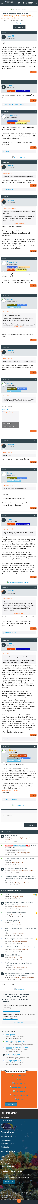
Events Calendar (6, 1159)
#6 (35, 258)
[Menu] (2, 3)
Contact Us (9, 1182)
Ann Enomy (8, 863)
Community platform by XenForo (18, 1192)
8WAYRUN (26, 1199)
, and (14, 104)
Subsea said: (6, 173)
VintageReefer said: (8, 208)
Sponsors (4, 1124)
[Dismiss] (35, 9)
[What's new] (33, 1202)
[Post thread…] (19, 1201)
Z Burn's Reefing (9, 883)
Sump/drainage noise (12, 921)
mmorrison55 (9, 967)
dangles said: (6, 358)
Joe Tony (7, 915)
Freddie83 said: (7, 312)
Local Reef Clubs (6, 1121)
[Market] (27, 1202)
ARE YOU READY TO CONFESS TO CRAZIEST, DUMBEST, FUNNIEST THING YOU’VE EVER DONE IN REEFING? (18, 998)
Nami (6, 957)
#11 (35, 469)
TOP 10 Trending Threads (11, 891)
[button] (3, 811)
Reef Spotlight (5, 1147)
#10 (35, 441)
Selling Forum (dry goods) (23, 852)
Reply (34, 72)
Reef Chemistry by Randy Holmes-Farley (22, 977)
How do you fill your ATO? (13, 1061)
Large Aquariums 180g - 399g (14, 1051)
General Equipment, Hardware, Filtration (22, 871)
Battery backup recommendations (16, 869)
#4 (35, 162)
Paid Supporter (6, 1128)
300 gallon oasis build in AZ (17, 1048)
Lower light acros (10, 1035)
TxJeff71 (7, 923)
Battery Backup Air (11, 836)
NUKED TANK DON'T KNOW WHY (16, 913)
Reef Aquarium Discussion (22, 883)
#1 (35, 32)
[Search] (36, 3)
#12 (35, 515)
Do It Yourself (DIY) (17, 863)
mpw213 (7, 871)
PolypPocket (8, 933)
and (10, 189)
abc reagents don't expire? (13, 1054)
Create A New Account (8, 1166)
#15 (35, 746)
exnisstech (8, 897)
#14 (35, 640)
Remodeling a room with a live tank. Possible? (20, 939)
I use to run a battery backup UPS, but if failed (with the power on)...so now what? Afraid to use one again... (20, 879)
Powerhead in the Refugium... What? (16, 1041)
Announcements (6, 1137)
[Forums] (11, 1202)
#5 (35, 197)
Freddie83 (5, 20)
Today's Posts (5, 1163)
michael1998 (8, 907)
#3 (35, 112)
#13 (35, 587)
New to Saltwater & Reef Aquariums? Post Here (19, 1045)
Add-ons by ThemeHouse (9, 1197)
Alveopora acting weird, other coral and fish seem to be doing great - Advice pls (19, 974)
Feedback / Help (6, 1140)
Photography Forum (17, 897)
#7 (35, 296)
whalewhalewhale (10, 852)
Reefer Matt (8, 949)
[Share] (33, 32)
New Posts (10, 1031)
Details (26, 1195)
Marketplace (5, 1117)
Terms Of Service (6, 1156)
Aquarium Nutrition (18, 933)
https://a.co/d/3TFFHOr (10, 790)
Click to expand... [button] (19, 223)
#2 (35, 82)
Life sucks (8, 894)
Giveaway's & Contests (8, 1144)
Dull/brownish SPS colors (13, 955)
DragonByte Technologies (15, 1195)
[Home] (4, 1202)
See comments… (19, 1023)
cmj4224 (7, 977)
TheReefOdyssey (9, 838)
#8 (35, 347)
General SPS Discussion (15, 957)
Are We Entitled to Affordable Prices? (17, 947)
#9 (35, 379)
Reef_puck (8, 941)
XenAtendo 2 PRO (6, 1199)
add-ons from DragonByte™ (26, 1194)
